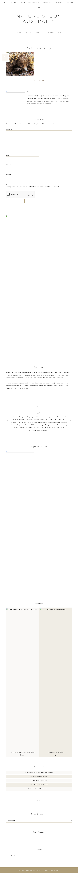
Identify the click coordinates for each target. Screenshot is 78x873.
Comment (9, 129)
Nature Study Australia (39, 19)
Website (8, 174)
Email (8, 165)
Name (8, 155)
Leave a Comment (39, 80)
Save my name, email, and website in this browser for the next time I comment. (32, 187)
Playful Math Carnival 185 (39, 776)
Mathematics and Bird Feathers (39, 789)
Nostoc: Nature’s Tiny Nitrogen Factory (39, 772)
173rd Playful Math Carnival (39, 785)
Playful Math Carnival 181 (39, 781)
